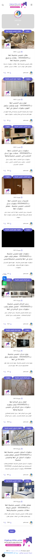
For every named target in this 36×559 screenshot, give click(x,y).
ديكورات (28, 79)
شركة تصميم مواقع (25, 553)
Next (12, 531)
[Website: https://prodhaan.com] (18, 25)
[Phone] (4, 278)
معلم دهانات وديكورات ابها (15, 550)
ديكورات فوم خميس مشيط (13, 79)
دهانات (27, 31)
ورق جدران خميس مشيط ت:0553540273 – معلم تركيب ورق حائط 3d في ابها (18, 357)
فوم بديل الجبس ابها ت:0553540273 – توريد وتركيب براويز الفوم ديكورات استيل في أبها (18, 105)
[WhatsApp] (4, 283)
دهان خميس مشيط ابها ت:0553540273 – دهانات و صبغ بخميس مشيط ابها (18, 58)
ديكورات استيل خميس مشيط (13, 428)
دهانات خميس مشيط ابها (13, 31)
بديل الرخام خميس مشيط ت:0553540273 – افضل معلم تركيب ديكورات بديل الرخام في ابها (18, 306)
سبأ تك (15, 553)
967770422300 (8, 553)
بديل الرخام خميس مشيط (22, 280)
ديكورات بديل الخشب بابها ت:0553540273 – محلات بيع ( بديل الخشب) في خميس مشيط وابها (18, 153)
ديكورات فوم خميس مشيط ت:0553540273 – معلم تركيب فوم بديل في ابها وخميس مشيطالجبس (18, 256)
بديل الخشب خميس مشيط (22, 126)
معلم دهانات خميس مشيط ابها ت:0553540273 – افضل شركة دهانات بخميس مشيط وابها (18, 508)
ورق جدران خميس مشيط (13, 330)
